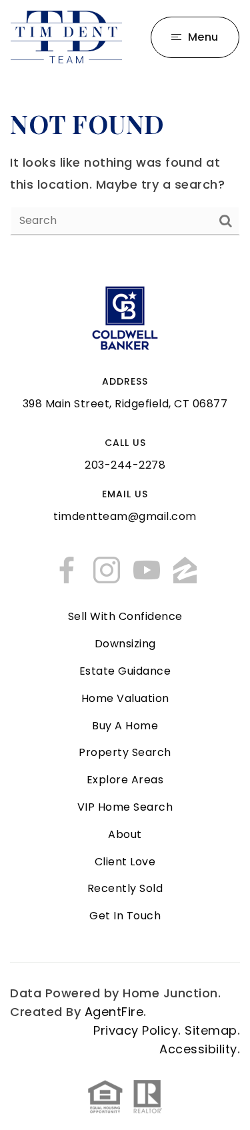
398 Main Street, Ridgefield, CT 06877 (125, 403)
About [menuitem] (125, 834)
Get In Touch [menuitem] (125, 915)
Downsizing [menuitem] (125, 643)
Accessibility (198, 1049)
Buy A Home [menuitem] (125, 725)
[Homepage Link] (66, 35)
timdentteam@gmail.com (125, 516)
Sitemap (211, 1030)
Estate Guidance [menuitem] (125, 671)
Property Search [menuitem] (125, 752)
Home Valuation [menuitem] (125, 698)
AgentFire (114, 1011)
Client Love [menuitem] (125, 861)
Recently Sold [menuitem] (125, 888)
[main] (125, 170)
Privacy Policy (135, 1030)
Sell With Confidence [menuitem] (125, 616)
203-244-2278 (125, 465)
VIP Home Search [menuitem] (125, 807)
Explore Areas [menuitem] (125, 779)
